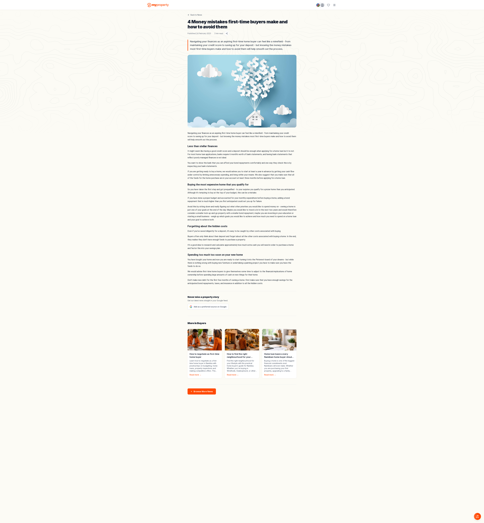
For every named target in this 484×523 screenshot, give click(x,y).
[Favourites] (328, 5)
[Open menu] (334, 5)
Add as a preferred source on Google (210, 307)
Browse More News (203, 391)
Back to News (196, 15)
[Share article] (227, 33)
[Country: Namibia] (320, 5)
